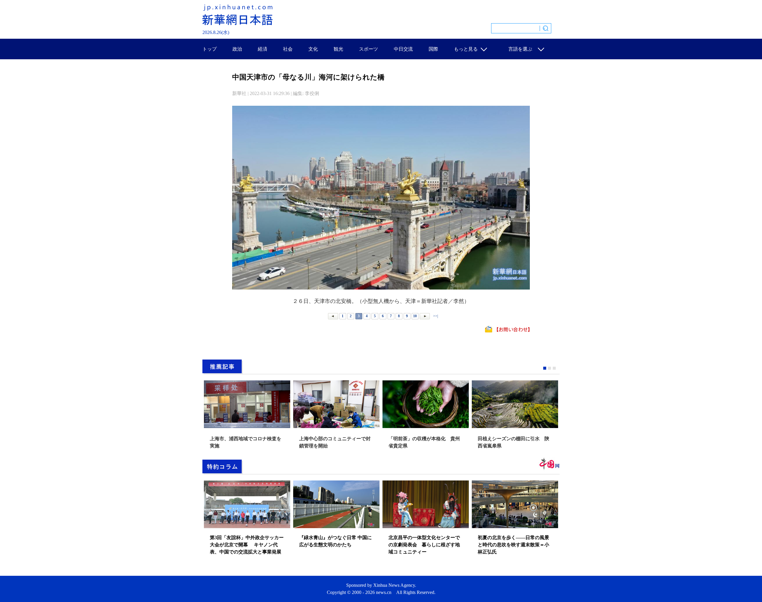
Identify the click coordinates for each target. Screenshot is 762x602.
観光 (338, 49)
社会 (288, 49)
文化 (313, 49)
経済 (262, 49)
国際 (433, 49)
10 (415, 316)
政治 (237, 49)
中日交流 (403, 49)
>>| (435, 316)
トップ (209, 49)
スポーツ (368, 49)
